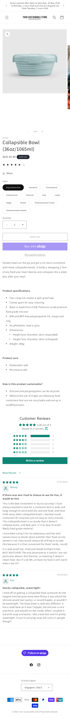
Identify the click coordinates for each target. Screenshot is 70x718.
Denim (31, 195)
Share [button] (9, 173)
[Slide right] (42, 131)
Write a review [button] (35, 460)
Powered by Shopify (49, 712)
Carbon (35, 188)
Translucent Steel (18, 211)
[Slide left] (27, 131)
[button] (7, 17)
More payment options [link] (35, 254)
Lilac (59, 195)
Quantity (7, 217)
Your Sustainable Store (29, 712)
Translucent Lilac (46, 203)
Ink (46, 195)
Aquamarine (15, 188)
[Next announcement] (63, 5)
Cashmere (13, 195)
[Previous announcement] (6, 5)
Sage (10, 203)
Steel (25, 203)
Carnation (53, 188)
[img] (11, 482)
